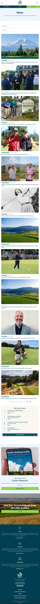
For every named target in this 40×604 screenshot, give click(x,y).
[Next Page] (30, 402)
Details (9, 413)
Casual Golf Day (11, 428)
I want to (33, 6)
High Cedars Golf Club (12, 423)
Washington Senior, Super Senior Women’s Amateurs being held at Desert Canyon (19, 307)
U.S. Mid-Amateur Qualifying (14, 416)
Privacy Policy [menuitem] (20, 602)
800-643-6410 (22, 583)
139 (27, 401)
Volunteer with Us (19, 568)
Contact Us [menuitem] (20, 589)
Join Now (20, 511)
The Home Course (11, 411)
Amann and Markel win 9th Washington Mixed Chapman (14, 154)
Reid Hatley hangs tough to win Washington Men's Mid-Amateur (16, 368)
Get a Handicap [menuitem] (7, 6)
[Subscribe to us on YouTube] (22, 585)
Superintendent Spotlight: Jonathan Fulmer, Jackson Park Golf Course (18, 338)
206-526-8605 (22, 582)
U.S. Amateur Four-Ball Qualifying (15, 410)
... (24, 401)
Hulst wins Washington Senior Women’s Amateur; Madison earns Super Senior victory (20, 185)
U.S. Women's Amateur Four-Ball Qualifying (18, 422)
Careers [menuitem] (20, 593)
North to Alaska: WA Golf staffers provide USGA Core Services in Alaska (18, 124)
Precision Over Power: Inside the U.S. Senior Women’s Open (15, 277)
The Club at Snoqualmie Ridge (13, 429)
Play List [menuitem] (20, 6)
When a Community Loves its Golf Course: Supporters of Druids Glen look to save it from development (19, 62)
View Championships (20, 434)
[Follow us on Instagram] (19, 585)
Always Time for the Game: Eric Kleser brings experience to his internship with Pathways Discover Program (19, 93)
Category (4, 30)
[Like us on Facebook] (17, 585)
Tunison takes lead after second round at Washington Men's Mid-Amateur (19, 398)
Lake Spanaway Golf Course (13, 417)
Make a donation (19, 553)
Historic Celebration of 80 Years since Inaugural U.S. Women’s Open (17, 215)
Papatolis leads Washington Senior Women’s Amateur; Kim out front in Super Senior (19, 246)
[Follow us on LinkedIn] (21, 585)
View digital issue (19, 488)
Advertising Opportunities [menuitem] (20, 591)
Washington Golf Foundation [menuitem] (20, 595)
